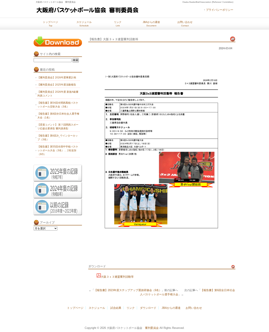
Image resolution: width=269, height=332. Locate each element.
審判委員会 (152, 327)
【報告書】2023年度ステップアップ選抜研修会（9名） (128, 290)
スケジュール (84, 24)
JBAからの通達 (151, 24)
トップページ (50, 24)
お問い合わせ (185, 24)
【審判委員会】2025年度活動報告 (56, 84)
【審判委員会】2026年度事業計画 (56, 77)
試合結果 (115, 307)
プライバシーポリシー (219, 9)
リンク (117, 24)
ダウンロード (148, 307)
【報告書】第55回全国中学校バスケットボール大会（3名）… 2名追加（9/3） (57, 150)
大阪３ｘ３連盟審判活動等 (117, 276)
